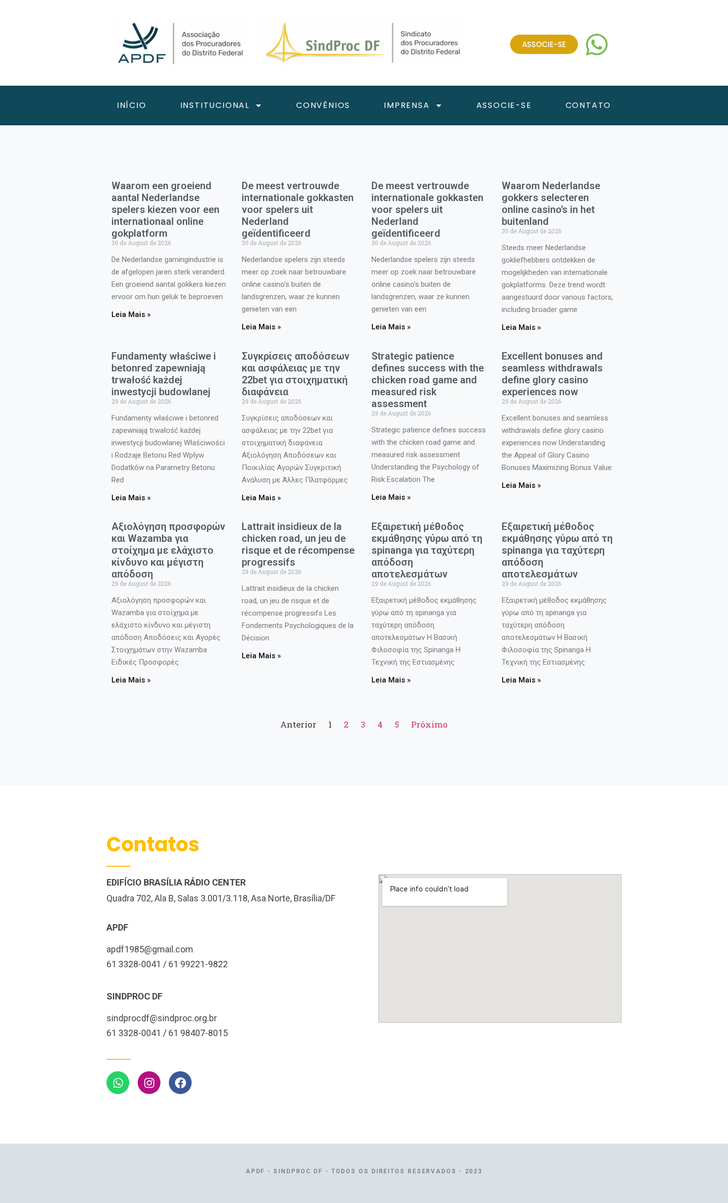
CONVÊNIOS (323, 105)
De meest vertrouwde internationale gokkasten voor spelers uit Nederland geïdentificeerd (298, 209)
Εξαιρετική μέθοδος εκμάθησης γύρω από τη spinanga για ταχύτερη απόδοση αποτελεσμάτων (426, 550)
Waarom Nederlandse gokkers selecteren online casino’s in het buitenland (551, 203)
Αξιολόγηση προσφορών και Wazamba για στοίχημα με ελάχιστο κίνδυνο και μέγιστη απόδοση (168, 550)
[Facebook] (180, 1082)
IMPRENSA (406, 105)
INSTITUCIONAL (215, 105)
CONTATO (589, 105)
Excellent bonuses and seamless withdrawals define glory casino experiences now (552, 374)
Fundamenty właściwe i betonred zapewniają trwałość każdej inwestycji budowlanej (163, 374)
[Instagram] (149, 1082)
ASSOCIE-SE (504, 105)
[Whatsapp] (117, 1082)
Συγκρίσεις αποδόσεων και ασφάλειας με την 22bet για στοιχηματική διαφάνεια (296, 374)
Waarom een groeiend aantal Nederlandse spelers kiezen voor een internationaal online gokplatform (165, 209)
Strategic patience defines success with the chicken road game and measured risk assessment (427, 380)
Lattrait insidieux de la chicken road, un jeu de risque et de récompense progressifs (298, 544)
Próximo (429, 724)
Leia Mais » (131, 314)
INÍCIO (132, 105)
